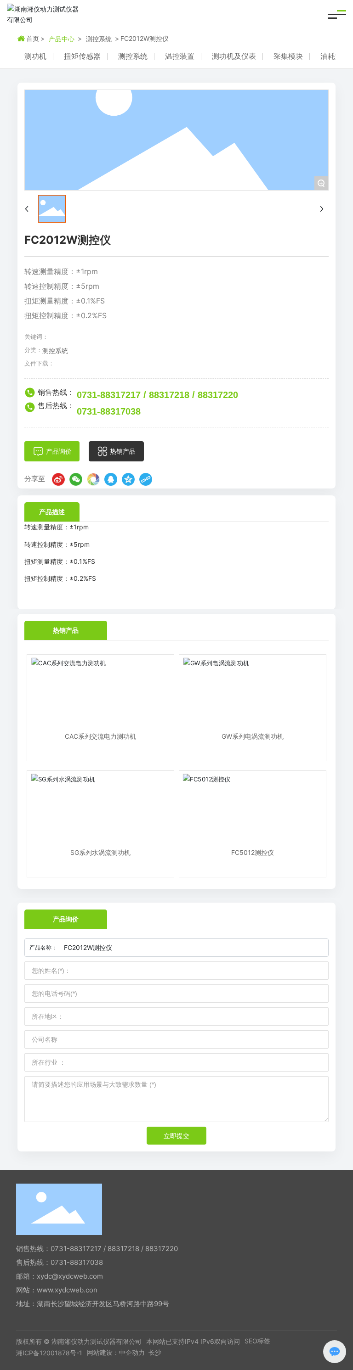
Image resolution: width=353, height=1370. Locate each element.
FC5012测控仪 (252, 852)
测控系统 (99, 39)
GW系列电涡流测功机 (253, 736)
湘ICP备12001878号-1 (49, 1353)
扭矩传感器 (82, 56)
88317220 (218, 395)
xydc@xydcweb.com (70, 1276)
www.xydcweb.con (67, 1290)
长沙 (154, 1352)
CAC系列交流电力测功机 (100, 736)
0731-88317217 (109, 395)
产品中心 (61, 39)
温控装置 (179, 56)
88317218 (169, 395)
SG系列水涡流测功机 (100, 852)
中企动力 (132, 1352)
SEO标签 (257, 1341)
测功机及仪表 (234, 56)
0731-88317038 (109, 411)
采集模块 (288, 56)
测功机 (35, 56)
